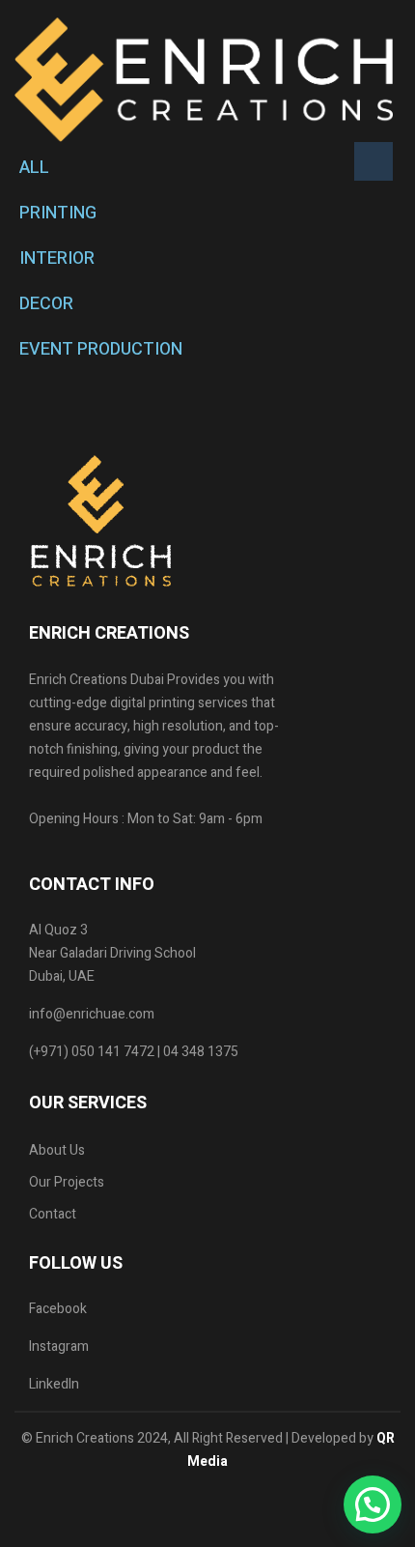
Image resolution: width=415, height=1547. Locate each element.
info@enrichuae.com (91, 1014)
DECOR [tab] (46, 304)
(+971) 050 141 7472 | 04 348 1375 (133, 1052)
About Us (57, 1150)
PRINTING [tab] (58, 213)
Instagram (59, 1346)
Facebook (58, 1309)
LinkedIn (54, 1384)
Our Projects (66, 1182)
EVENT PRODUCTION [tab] (100, 349)
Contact (52, 1214)
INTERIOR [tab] (57, 258)
